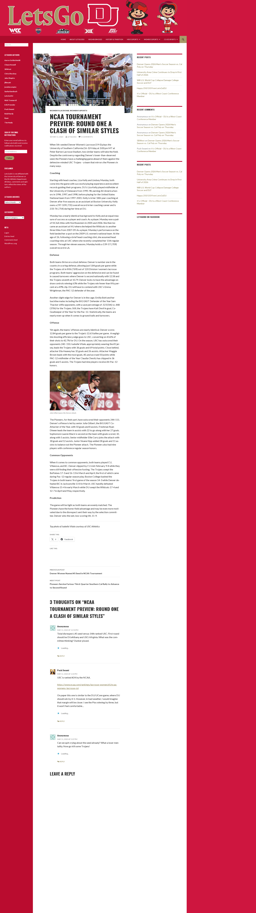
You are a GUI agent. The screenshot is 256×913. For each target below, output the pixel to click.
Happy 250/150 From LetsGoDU (152, 88)
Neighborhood (95, 39)
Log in (6, 233)
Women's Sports (78, 110)
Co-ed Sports (170, 39)
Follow (9, 158)
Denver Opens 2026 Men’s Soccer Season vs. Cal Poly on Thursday (156, 125)
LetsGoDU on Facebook (148, 216)
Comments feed (10, 240)
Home (63, 39)
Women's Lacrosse (59, 110)
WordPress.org (10, 243)
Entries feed (9, 236)
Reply (62, 656)
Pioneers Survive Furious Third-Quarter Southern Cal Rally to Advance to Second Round (84, 584)
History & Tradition (114, 39)
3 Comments (87, 137)
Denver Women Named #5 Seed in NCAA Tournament (76, 572)
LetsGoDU (72, 137)
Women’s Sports (151, 39)
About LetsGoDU (77, 39)
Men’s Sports (132, 39)
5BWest (141, 140)
